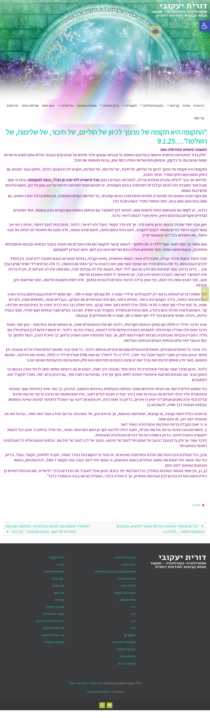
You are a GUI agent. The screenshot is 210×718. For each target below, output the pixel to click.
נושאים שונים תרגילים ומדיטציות (115, 570)
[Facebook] (205, 297)
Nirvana (91, 690)
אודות (60, 563)
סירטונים (58, 584)
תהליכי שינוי (128, 584)
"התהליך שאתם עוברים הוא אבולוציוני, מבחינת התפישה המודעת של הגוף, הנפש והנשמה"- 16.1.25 (47, 527)
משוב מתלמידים (53, 612)
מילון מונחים (128, 598)
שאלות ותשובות (54, 641)
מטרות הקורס (55, 605)
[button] (204, 25)
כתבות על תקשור (125, 591)
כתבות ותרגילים (125, 556)
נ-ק (133, 619)
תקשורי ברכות (127, 662)
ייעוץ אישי (58, 577)
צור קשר (59, 591)
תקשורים (130, 634)
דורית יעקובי (56, 556)
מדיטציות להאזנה (52, 634)
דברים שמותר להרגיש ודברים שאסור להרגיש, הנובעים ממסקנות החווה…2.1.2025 (161, 527)
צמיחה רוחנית (127, 577)
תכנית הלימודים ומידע (50, 619)
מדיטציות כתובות (53, 627)
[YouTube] (205, 291)
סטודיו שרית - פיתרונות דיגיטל (85, 682)
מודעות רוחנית (126, 648)
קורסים (59, 598)
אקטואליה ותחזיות (124, 641)
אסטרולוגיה (128, 563)
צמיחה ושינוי (128, 655)
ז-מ (133, 612)
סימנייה (196, 504)
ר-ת (133, 627)
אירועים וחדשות (54, 570)
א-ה (133, 605)
